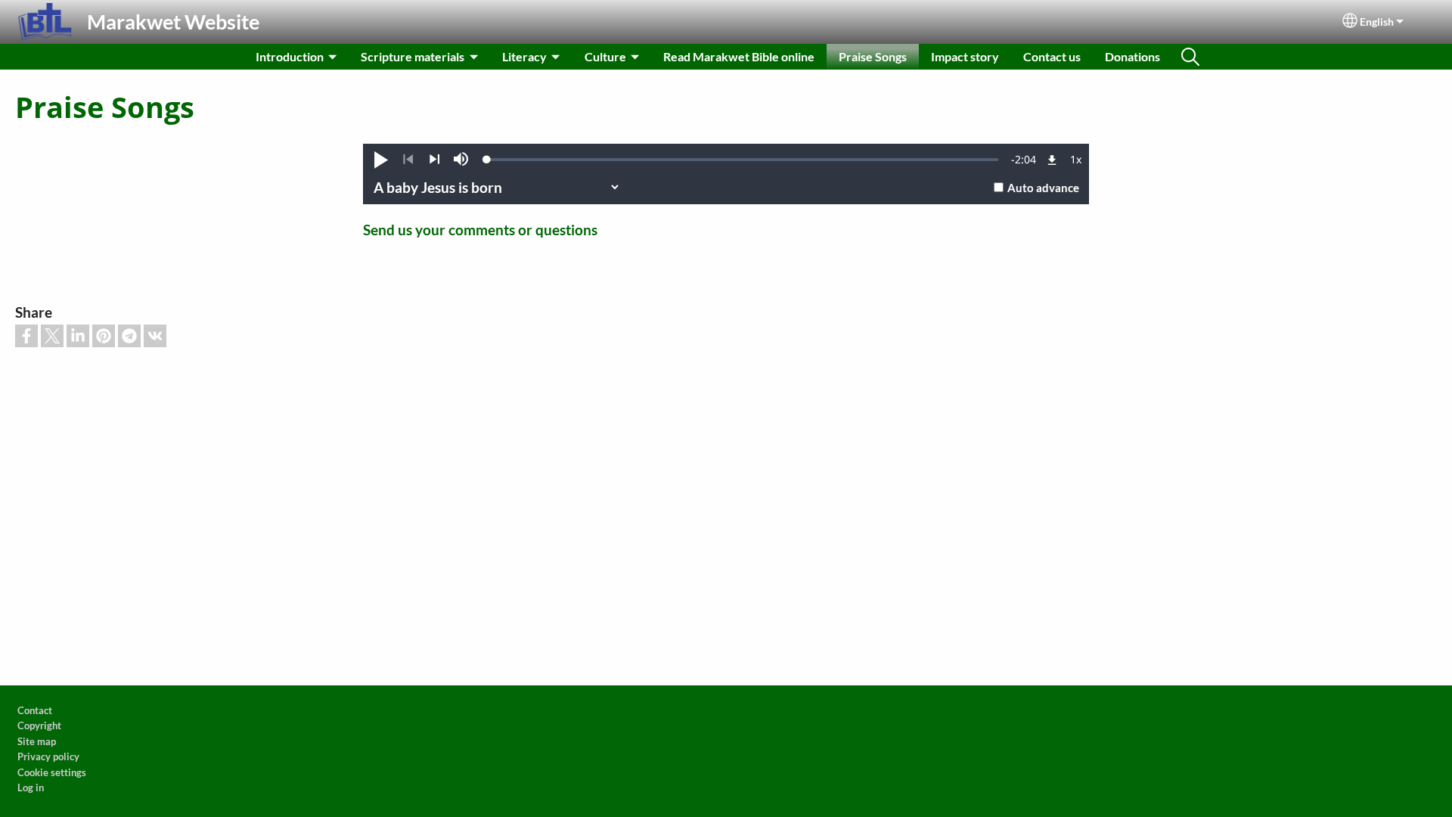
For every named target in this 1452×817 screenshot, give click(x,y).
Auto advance (1043, 187)
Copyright (39, 725)
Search (1190, 57)
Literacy (524, 56)
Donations (1132, 56)
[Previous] (408, 160)
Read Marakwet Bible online (738, 56)
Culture (605, 56)
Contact (34, 710)
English (1377, 22)
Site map (36, 741)
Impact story (965, 56)
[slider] (742, 159)
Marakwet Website (173, 21)
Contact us (1052, 56)
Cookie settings (51, 772)
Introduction (290, 56)
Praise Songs (873, 56)
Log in (30, 787)
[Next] (434, 160)
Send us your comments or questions (480, 229)
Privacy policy (48, 756)
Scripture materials (412, 56)
